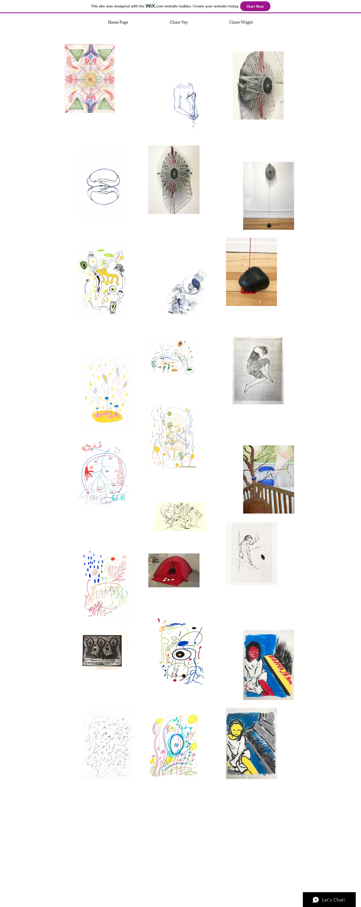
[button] (179, 22)
